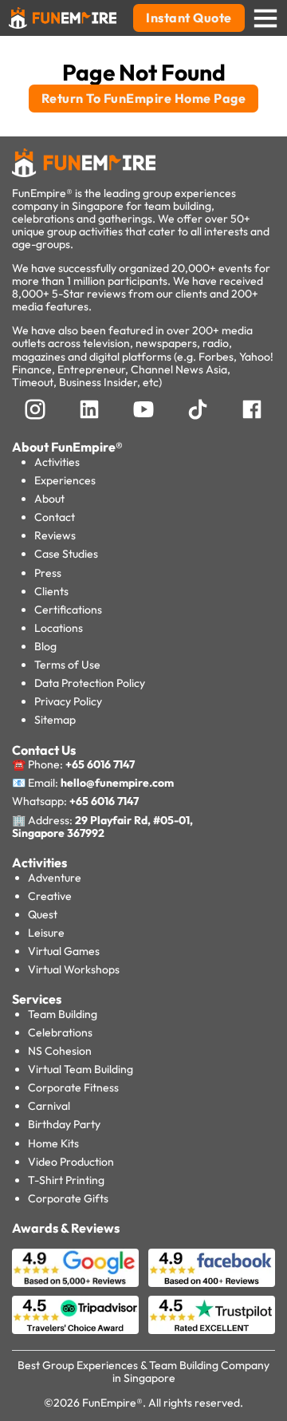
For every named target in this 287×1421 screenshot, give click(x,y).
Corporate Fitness (73, 1087)
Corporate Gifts (68, 1198)
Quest (42, 914)
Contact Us (44, 750)
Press (47, 573)
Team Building (62, 1014)
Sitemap (55, 719)
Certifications (68, 609)
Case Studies (66, 554)
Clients (51, 591)
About (49, 498)
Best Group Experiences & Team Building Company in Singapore (143, 1371)
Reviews (55, 535)
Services (36, 999)
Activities (57, 462)
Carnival (49, 1106)
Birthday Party (64, 1124)
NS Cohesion (60, 1051)
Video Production (71, 1162)
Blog (45, 646)
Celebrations (60, 1032)
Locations (58, 628)
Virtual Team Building (80, 1069)
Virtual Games (64, 951)
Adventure (54, 877)
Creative (50, 896)
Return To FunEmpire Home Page (143, 98)
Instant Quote (189, 18)
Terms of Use (67, 664)
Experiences (65, 480)
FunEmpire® (112, 1402)
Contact (54, 517)
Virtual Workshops (74, 969)
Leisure (46, 933)
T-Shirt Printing (66, 1180)
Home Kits (53, 1143)
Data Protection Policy (89, 683)
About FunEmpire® (67, 447)
